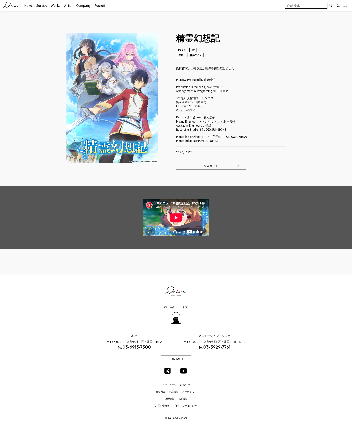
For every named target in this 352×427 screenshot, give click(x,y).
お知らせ (185, 384)
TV (193, 50)
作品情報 (173, 391)
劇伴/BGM (195, 55)
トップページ (169, 384)
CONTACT (176, 359)
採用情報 (182, 398)
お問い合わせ (162, 405)
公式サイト (211, 166)
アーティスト (189, 391)
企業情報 (169, 398)
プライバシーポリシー (185, 405)
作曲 (180, 55)
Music (181, 50)
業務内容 (160, 391)
